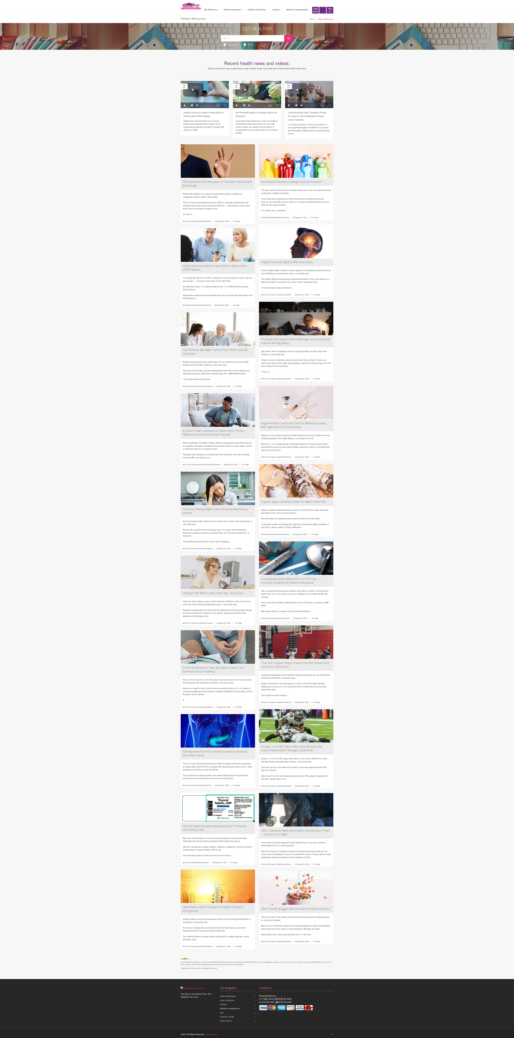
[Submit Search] (288, 38)
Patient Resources (232, 10)
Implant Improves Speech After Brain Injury (287, 262)
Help (222, 1013)
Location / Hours (227, 1017)
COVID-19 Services (257, 10)
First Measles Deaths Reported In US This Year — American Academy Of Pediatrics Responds (290, 580)
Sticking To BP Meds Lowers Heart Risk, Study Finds (213, 593)
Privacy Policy (226, 1021)
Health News (233, 44)
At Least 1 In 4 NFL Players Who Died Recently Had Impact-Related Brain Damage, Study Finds (291, 748)
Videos (250, 44)
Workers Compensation (297, 10)
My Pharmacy (211, 10)
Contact (276, 10)
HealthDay (198, 968)
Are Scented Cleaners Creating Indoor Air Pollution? (291, 182)
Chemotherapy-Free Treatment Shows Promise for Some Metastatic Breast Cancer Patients (307, 116)
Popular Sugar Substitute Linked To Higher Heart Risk (293, 501)
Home (312, 19)
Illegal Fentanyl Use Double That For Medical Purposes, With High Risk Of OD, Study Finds (294, 425)
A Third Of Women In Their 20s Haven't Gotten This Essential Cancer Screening (213, 669)
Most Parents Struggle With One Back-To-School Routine (295, 909)
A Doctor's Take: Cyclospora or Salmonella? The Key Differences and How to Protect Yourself (213, 432)
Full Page (236, 221)
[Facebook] (331, 1034)
